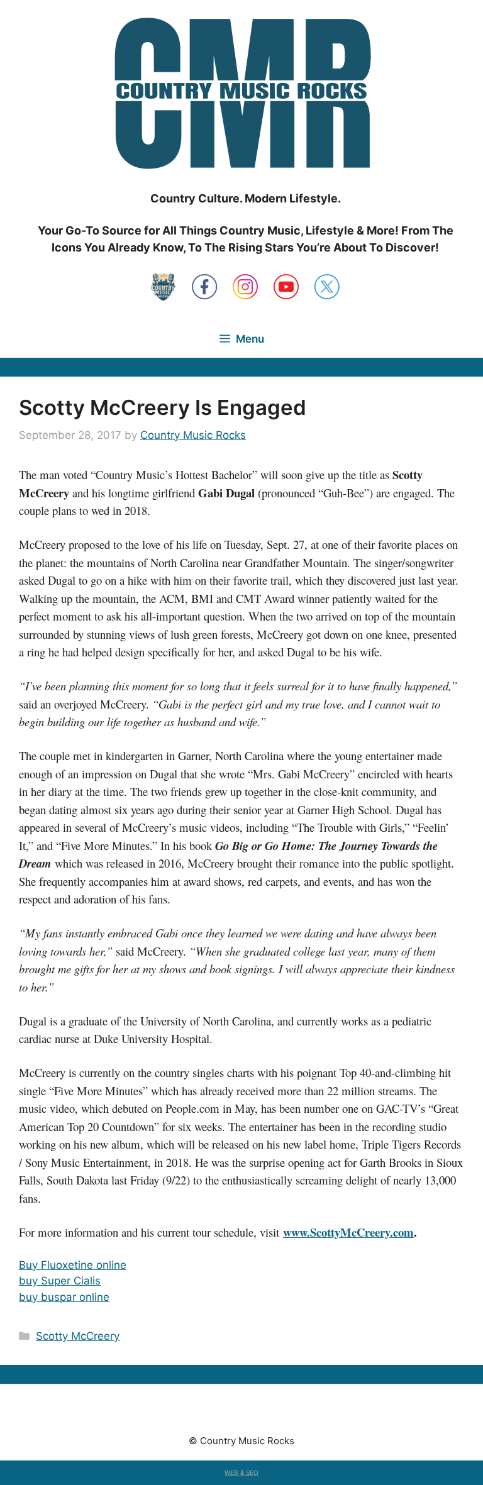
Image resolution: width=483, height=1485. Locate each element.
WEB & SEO (241, 1472)
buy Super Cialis (60, 1280)
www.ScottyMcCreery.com (348, 1231)
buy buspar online (64, 1297)
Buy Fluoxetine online (72, 1265)
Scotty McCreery (77, 1336)
